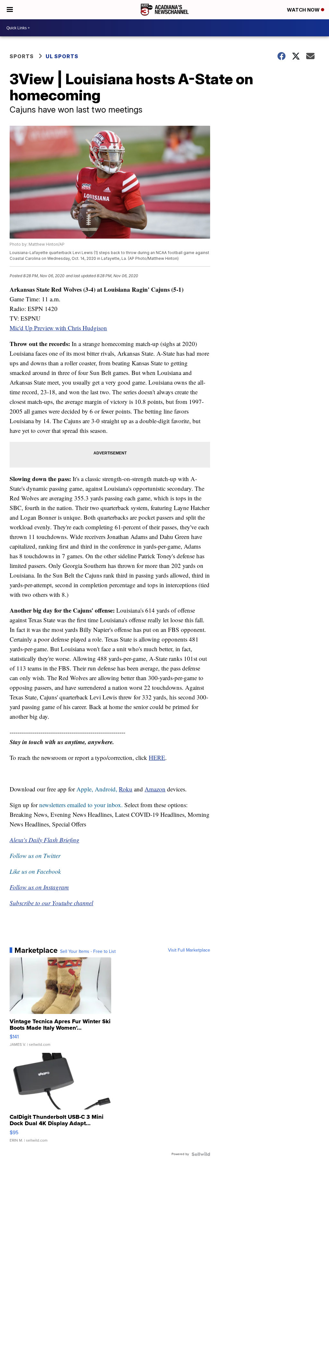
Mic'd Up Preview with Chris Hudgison (58, 328)
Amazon (155, 789)
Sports (22, 56)
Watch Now (304, 10)
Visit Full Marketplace (189, 950)
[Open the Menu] (10, 9)
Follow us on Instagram (39, 887)
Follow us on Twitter (35, 856)
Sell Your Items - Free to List (88, 951)
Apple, (85, 789)
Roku (125, 789)
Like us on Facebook (35, 871)
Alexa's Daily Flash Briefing (44, 840)
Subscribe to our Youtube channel (51, 903)
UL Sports (62, 56)
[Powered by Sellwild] (200, 1154)
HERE (157, 757)
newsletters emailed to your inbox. (81, 805)
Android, (106, 789)
